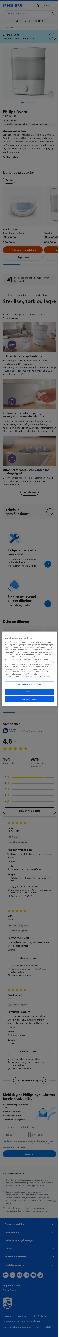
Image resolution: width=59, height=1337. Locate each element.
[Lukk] (51, 633)
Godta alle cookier (28, 700)
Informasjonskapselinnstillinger (28, 685)
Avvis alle (28, 693)
